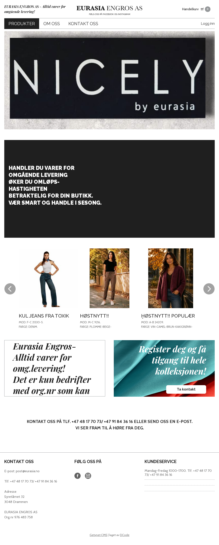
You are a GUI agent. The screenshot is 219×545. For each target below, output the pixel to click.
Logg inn (208, 24)
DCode (124, 535)
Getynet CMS (98, 535)
